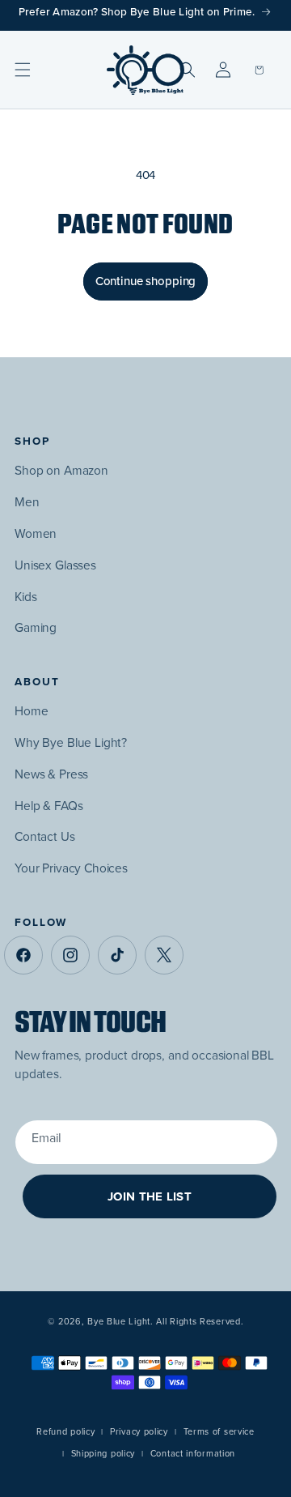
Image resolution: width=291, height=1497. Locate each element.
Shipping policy (103, 1453)
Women (36, 533)
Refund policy (65, 1431)
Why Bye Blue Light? (71, 742)
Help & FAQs (48, 805)
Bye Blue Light (118, 1321)
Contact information (192, 1453)
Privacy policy (139, 1431)
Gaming (36, 627)
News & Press (51, 774)
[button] (22, 69)
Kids (25, 596)
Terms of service (219, 1431)
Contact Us (45, 836)
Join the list (150, 1196)
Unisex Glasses (55, 565)
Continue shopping (145, 281)
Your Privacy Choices (71, 868)
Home (31, 711)
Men (27, 502)
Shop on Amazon (61, 470)
